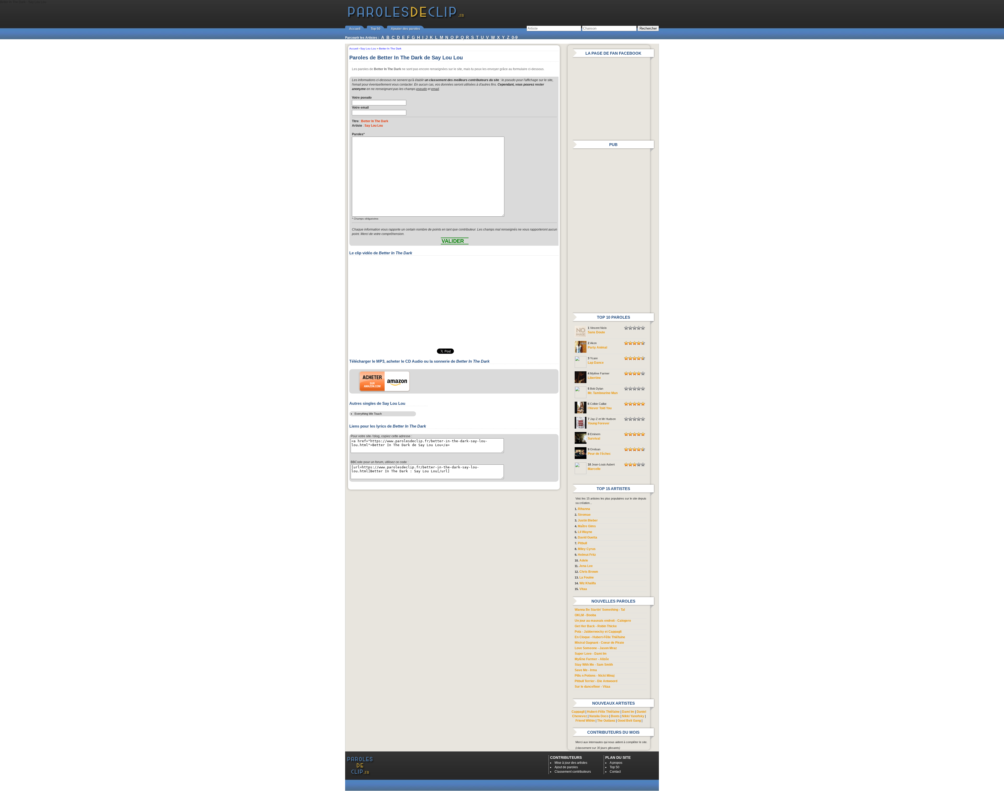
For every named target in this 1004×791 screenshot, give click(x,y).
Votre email (360, 107)
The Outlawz (606, 720)
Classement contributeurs (573, 771)
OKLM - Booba (585, 615)
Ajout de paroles (566, 767)
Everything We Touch (368, 413)
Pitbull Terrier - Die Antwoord (596, 681)
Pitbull (582, 543)
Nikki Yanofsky (633, 716)
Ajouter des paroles (405, 29)
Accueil (354, 29)
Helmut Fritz (587, 555)
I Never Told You (600, 408)
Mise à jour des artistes (571, 763)
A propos (616, 763)
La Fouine (586, 577)
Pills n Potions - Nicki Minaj (594, 675)
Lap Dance (596, 362)
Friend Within (585, 720)
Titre (355, 121)
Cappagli (578, 712)
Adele (583, 560)
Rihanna (584, 509)
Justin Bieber (588, 520)
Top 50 (375, 29)
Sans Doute (596, 332)
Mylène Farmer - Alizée (592, 659)
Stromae (584, 515)
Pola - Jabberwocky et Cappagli (598, 631)
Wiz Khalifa (587, 583)
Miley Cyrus (587, 549)
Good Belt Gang (629, 720)
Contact (615, 771)
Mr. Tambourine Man (603, 393)
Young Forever (598, 423)
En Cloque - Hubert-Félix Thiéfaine (600, 637)
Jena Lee (586, 566)
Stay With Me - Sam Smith (594, 664)
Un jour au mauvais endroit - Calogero (603, 620)
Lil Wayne (585, 532)
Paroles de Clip (406, 17)
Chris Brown (588, 572)
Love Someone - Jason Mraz (596, 648)
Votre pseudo (362, 97)
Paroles (358, 134)
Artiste (357, 125)
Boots (615, 716)
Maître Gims (587, 526)
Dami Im (628, 712)
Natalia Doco (598, 716)
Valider (453, 241)
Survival (594, 438)
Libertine (594, 378)
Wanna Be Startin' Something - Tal (600, 610)
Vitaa (583, 589)
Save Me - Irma (586, 670)
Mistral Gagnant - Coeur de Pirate (599, 642)
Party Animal (597, 347)
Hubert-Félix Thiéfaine (603, 712)
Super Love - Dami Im (591, 653)
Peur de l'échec (599, 454)
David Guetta (587, 537)
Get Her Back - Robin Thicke (596, 626)
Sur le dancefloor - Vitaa (592, 686)
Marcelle (594, 469)
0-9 (515, 37)
